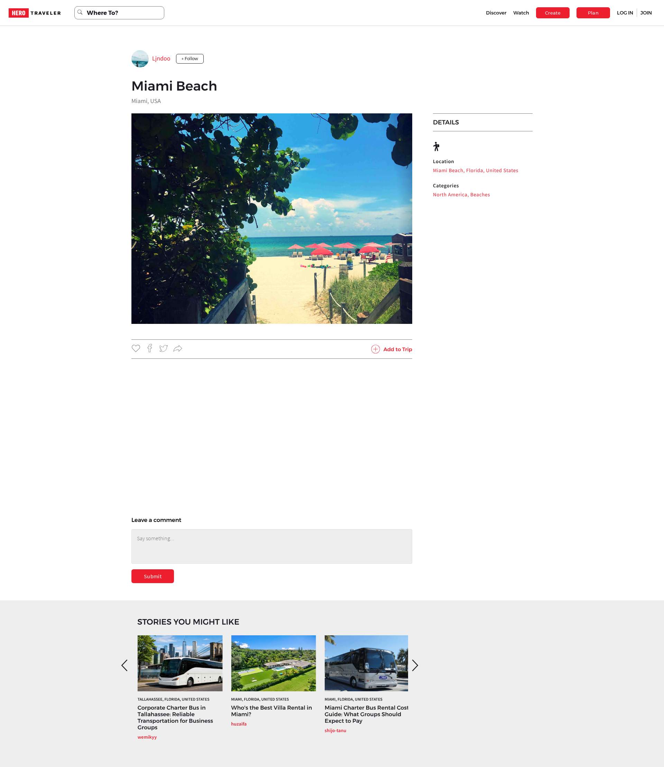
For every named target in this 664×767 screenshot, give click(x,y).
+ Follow (190, 58)
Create (553, 13)
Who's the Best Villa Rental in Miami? (271, 711)
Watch (521, 13)
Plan (593, 13)
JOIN (646, 13)
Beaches (480, 194)
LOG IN (625, 13)
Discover (496, 13)
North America (450, 194)
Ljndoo (161, 58)
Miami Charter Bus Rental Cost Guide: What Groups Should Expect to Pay (367, 714)
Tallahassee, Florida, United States (174, 699)
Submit (153, 576)
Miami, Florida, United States (260, 699)
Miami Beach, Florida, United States (475, 170)
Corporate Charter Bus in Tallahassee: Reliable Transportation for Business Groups (175, 718)
